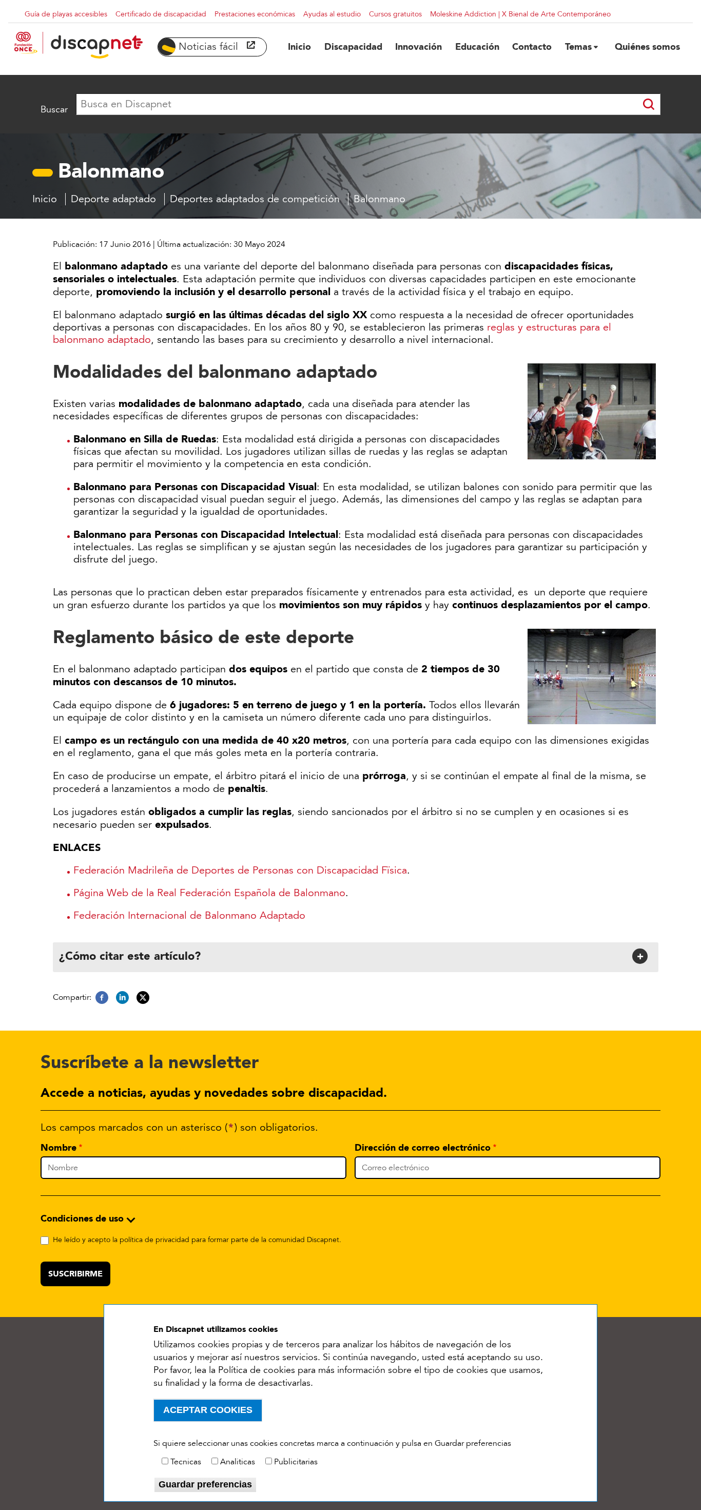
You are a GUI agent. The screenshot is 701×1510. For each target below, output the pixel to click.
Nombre (58, 1147)
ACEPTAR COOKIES (207, 1410)
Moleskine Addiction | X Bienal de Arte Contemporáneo (520, 14)
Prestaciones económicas (255, 14)
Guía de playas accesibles (66, 14)
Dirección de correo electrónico (423, 1147)
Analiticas (237, 1462)
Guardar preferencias (205, 1484)
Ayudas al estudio (332, 14)
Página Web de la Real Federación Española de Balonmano (209, 893)
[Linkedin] (122, 998)
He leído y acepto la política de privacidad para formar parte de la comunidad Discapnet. (197, 1239)
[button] (354, 956)
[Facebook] (101, 998)
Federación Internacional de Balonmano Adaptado (189, 915)
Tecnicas (185, 1462)
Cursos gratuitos (395, 14)
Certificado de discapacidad (160, 14)
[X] (143, 998)
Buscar (54, 109)
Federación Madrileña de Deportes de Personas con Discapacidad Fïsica (240, 870)
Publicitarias (296, 1462)
